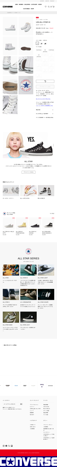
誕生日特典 (45, 412)
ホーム (37, 19)
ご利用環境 (32, 428)
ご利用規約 (45, 426)
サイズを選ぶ (39, 46)
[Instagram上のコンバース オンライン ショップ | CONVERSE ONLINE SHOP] (3, 446)
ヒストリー (32, 406)
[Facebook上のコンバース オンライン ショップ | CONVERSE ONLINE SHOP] (6, 446)
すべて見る (52, 213)
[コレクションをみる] (11, 274)
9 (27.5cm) (38, 70)
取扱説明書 (45, 404)
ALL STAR (46, 19)
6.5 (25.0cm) (45, 60)
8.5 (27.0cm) (51, 65)
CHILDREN (27, 4)
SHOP (32, 8)
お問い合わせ (32, 426)
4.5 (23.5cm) (39, 55)
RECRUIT (52, 1)
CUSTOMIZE (26, 8)
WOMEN (21, 4)
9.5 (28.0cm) (45, 70)
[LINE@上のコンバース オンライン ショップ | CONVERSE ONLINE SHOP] (12, 446)
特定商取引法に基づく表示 (48, 429)
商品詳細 (38, 109)
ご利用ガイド (32, 424)
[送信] (21, 404)
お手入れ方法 (46, 406)
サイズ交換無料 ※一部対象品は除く (45, 117)
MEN (16, 4)
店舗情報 (32, 412)
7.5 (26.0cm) (39, 65)
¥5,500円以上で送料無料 (42, 113)
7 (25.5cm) (51, 60)
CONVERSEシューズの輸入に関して (48, 435)
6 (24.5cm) (38, 60)
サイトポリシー (46, 432)
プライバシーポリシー (48, 424)
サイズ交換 (45, 414)
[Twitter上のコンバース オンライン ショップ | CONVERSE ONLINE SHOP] (9, 446)
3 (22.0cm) (38, 50)
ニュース (32, 410)
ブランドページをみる (29, 172)
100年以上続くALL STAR (35, 408)
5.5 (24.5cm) (51, 55)
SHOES (41, 19)
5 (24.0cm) (45, 54)
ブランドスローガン (34, 404)
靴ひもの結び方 (46, 408)
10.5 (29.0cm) (51, 70)
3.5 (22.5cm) (45, 50)
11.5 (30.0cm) (39, 76)
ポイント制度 (46, 410)
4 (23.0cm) (51, 50)
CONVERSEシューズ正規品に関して (48, 438)
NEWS (40, 4)
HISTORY (42, 1)
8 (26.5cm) (45, 65)
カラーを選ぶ (41, 40)
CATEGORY (34, 4)
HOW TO (47, 1)
